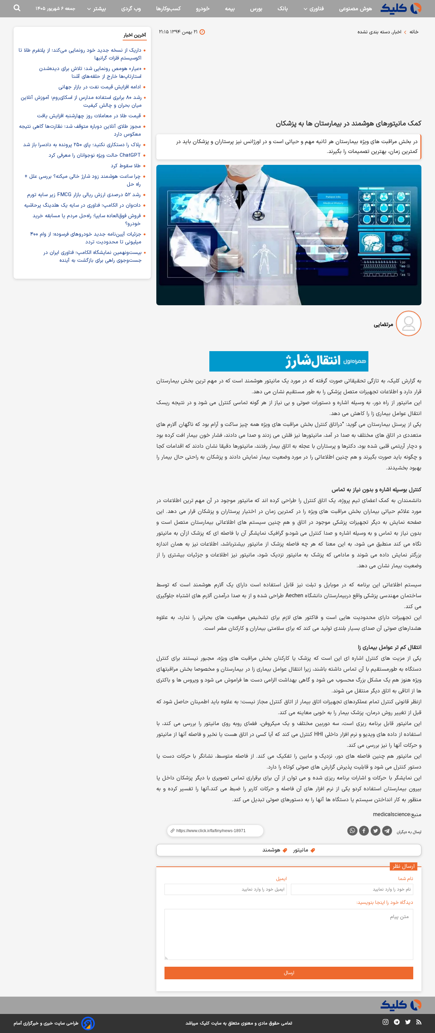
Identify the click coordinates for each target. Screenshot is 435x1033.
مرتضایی (383, 325)
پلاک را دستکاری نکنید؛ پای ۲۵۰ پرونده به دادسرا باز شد (82, 145)
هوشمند (272, 850)
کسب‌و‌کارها (168, 9)
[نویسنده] (408, 325)
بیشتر (98, 9)
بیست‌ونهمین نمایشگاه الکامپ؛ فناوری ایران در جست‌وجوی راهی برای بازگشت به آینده (92, 256)
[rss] (418, 1023)
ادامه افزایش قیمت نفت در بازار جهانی (99, 87)
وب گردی (131, 9)
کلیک (204, 1023)
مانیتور (301, 850)
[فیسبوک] (364, 832)
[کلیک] (401, 9)
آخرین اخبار (135, 35)
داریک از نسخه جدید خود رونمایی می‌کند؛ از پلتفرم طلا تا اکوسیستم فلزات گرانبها (80, 54)
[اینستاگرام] (385, 1023)
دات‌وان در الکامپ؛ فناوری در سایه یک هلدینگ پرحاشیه (82, 205)
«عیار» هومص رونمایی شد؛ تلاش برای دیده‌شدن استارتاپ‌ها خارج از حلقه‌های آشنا (90, 73)
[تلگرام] (387, 832)
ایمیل (281, 878)
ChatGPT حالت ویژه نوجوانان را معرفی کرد (95, 155)
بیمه (230, 9)
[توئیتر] (375, 832)
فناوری (316, 9)
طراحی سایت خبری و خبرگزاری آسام (46, 1023)
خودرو (203, 9)
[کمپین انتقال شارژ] (288, 361)
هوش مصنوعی (355, 9)
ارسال (289, 973)
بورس (256, 9)
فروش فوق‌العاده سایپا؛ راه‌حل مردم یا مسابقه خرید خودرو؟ (87, 220)
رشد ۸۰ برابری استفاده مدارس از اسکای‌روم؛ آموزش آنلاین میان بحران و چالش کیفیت (81, 101)
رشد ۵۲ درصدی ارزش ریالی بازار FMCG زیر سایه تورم (84, 195)
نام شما (405, 878)
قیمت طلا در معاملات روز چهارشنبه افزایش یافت (89, 116)
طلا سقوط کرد (126, 166)
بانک (283, 9)
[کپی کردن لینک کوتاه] (212, 830)
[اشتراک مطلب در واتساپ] (352, 831)
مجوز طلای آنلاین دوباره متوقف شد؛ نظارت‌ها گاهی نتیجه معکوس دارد (80, 130)
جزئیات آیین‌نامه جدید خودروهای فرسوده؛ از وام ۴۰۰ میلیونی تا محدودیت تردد (85, 238)
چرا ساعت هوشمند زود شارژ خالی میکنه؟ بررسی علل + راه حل (82, 180)
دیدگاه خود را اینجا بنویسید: (384, 902)
